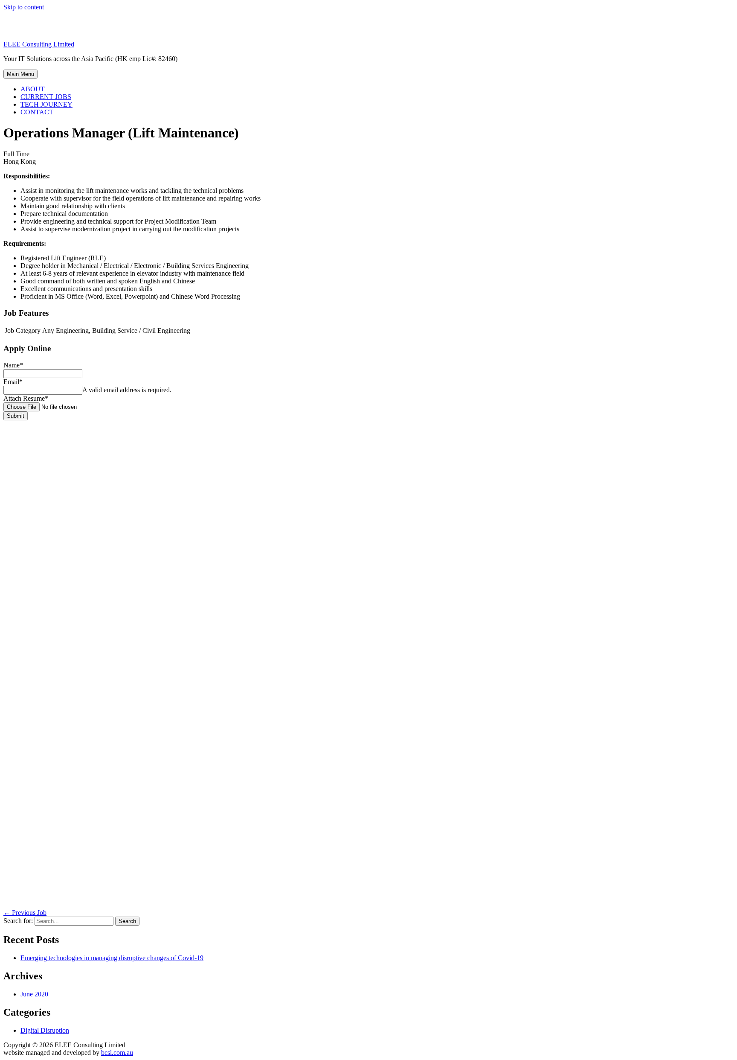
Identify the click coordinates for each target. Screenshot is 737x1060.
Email (13, 381)
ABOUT (32, 89)
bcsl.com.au (117, 1052)
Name (13, 365)
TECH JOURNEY (46, 104)
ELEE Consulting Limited (38, 44)
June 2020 (34, 994)
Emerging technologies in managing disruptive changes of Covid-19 (111, 957)
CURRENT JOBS (45, 96)
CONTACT (36, 112)
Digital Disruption (44, 1030)
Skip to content (23, 7)
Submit (15, 416)
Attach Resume (25, 398)
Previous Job (24, 912)
